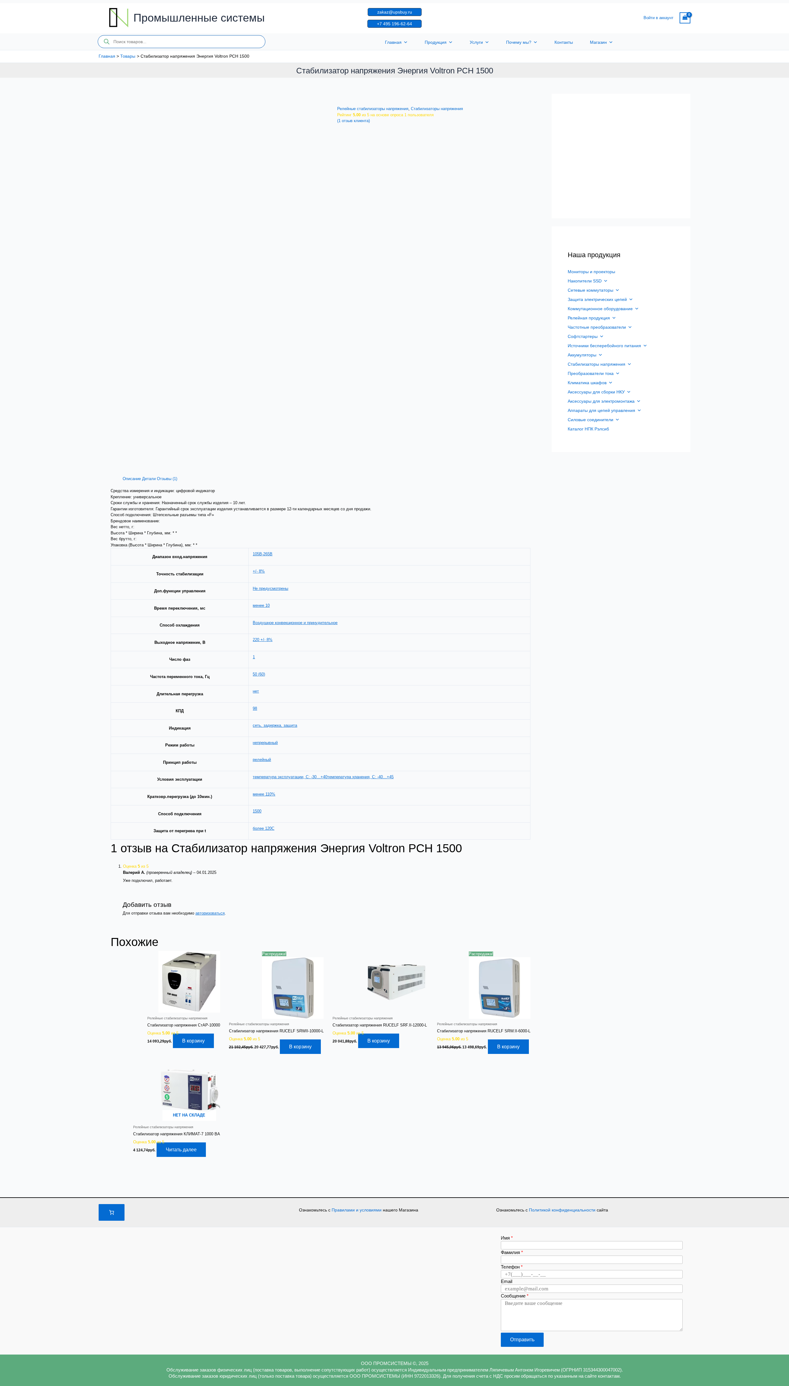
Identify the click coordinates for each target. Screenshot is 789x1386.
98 (255, 708)
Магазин (598, 42)
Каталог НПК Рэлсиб (588, 428)
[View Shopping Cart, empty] (685, 17)
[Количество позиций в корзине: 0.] (112, 1212)
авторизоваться (210, 913)
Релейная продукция (589, 317)
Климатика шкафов (587, 382)
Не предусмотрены (270, 588)
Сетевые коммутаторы (590, 290)
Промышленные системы (199, 17)
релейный (262, 759)
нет (256, 691)
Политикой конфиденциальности (563, 1209)
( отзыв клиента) (353, 120)
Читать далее (181, 1149)
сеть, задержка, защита (275, 725)
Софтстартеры (583, 336)
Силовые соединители (590, 419)
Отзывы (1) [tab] (167, 478)
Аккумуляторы (582, 354)
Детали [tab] (149, 478)
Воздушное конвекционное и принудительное (295, 622)
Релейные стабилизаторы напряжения (372, 108)
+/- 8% (259, 571)
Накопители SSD (585, 280)
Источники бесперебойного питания (604, 345)
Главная (393, 42)
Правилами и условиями (357, 1209)
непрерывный (265, 742)
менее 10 (261, 605)
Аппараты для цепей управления (601, 410)
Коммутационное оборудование (600, 308)
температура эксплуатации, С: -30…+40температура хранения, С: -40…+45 (323, 777)
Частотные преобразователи (597, 327)
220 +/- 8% (262, 639)
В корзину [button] (193, 1040)
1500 (257, 811)
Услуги (476, 42)
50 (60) (259, 674)
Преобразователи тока (591, 373)
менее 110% (264, 794)
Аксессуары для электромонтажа (601, 401)
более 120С (263, 828)
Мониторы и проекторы (591, 271)
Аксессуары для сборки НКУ (596, 391)
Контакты (563, 42)
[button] (395, 12)
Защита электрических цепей (597, 299)
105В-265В (262, 554)
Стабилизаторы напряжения (437, 108)
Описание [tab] (132, 478)
